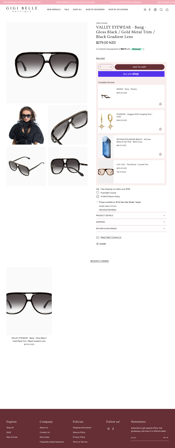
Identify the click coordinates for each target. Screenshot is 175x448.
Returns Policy (79, 432)
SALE (8, 432)
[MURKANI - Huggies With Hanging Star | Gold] (106, 121)
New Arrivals (11, 437)
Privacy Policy (79, 437)
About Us (44, 427)
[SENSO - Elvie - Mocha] (106, 96)
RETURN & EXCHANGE (106, 228)
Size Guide (44, 437)
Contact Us (45, 432)
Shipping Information (82, 427)
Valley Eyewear (101, 23)
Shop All (9, 427)
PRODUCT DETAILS (104, 215)
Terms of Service (80, 442)
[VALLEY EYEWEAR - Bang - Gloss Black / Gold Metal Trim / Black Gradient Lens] (29, 301)
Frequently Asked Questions (52, 442)
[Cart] (167, 9)
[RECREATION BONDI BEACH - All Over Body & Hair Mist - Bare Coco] (106, 146)
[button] (77, 10)
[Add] (160, 104)
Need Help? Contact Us (111, 237)
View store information (107, 209)
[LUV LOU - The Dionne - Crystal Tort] (106, 171)
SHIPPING (100, 222)
